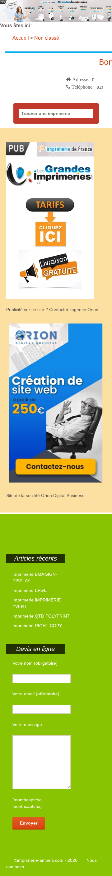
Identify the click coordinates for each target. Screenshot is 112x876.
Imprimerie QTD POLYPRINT (41, 616)
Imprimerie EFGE (29, 590)
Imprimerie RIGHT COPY (37, 625)
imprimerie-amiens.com (40, 860)
